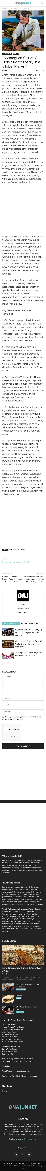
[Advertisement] (23, 209)
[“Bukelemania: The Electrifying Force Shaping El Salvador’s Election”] (8, 632)
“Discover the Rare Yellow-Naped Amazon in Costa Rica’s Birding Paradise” (34, 579)
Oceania (5, 1037)
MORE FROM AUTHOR (29, 624)
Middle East (6, 1039)
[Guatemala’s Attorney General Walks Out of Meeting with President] (8, 644)
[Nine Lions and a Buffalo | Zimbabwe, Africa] (23, 955)
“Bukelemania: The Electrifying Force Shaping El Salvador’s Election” (28, 632)
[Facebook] (16, 1154)
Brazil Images (20, 1011)
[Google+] (21, 612)
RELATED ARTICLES (11, 624)
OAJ (5, 70)
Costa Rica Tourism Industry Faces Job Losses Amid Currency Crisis (12, 579)
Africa (4, 1032)
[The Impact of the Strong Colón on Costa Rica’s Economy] (8, 655)
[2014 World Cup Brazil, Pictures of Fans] (8, 1010)
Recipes (19, 998)
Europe (5, 1034)
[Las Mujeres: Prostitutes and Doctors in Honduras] (8, 987)
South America (7, 1029)
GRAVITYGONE (31, 1166)
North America (7, 1042)
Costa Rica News (14, 550)
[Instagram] (23, 1154)
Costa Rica (16, 53)
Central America (7, 53)
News (23, 550)
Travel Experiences (12, 1059)
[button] (42, 3)
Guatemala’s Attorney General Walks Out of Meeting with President (28, 644)
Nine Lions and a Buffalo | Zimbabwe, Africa (22, 969)
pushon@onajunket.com (27, 1139)
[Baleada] (8, 999)
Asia (3, 1025)
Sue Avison (5, 974)
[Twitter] (25, 612)
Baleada (19, 996)
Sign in (4, 1091)
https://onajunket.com (23, 608)
